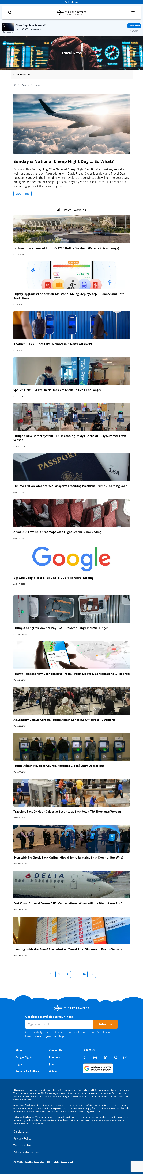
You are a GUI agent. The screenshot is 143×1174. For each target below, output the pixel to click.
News (37, 85)
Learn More (134, 25)
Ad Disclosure (71, 2)
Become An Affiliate (27, 1071)
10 (84, 974)
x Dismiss (134, 30)
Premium (54, 1057)
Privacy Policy (22, 1138)
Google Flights (23, 1057)
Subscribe (105, 1024)
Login (18, 1064)
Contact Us (55, 1050)
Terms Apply (8, 32)
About (19, 1050)
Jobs (51, 1064)
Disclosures (21, 1131)
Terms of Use (22, 1145)
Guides (53, 1071)
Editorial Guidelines (26, 1152)
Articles (25, 85)
